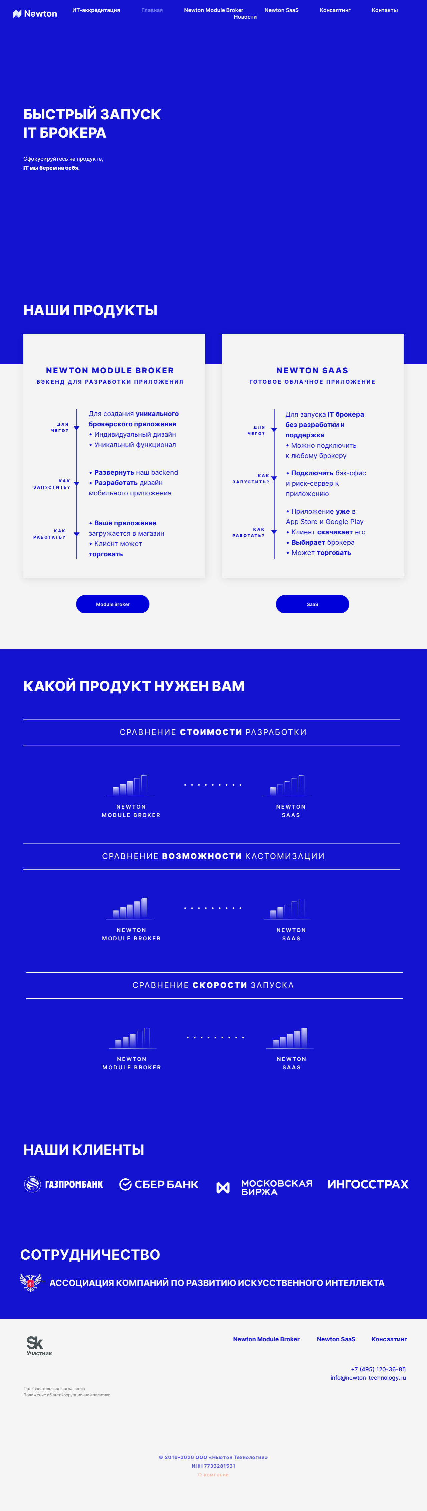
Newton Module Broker (213, 10)
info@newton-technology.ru (368, 1377)
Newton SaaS (282, 10)
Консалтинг (335, 10)
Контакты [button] (385, 10)
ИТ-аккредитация (96, 10)
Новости (245, 16)
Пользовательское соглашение (54, 1388)
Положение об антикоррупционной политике (66, 1394)
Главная (152, 10)
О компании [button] (213, 1474)
